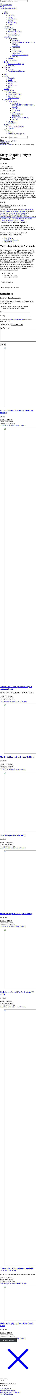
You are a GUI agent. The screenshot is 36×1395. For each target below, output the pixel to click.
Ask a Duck (16, 40)
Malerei (10, 21)
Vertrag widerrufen (8, 1340)
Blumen (16, 213)
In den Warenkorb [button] (5, 425)
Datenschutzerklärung (17, 319)
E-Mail (2, 315)
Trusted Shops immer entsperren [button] (10, 1392)
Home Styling (12, 60)
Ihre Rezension (5, 328)
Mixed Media (12, 22)
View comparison (5, 1389)
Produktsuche (4, 1)
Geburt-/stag (12, 30)
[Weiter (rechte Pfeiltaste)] (3, 1380)
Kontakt (10, 69)
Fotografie (11, 15)
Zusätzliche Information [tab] (11, 240)
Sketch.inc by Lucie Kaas (20, 55)
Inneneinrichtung (5, 217)
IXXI (13, 49)
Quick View (15, 425)
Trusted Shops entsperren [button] (8, 1390)
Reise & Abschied (13, 35)
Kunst (6, 13)
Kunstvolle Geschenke (15, 31)
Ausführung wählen (6, 701)
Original (16, 220)
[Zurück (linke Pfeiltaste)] (1, 1380)
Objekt (10, 24)
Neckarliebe (16, 53)
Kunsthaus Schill (13, 218)
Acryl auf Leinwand (6, 213)
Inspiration (7, 37)
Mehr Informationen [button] (6, 1394)
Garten (18, 215)
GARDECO (16, 46)
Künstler (6, 26)
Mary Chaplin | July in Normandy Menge (13, 205)
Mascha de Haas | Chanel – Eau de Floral (17, 757)
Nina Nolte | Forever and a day (12, 835)
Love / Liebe (12, 33)
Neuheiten (11, 65)
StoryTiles (15, 56)
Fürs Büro (11, 58)
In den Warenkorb (5, 207)
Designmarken (12, 39)
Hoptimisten (16, 48)
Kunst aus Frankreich (23, 217)
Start (1, 144)
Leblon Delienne (17, 51)
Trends (6, 62)
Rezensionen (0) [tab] (9, 242)
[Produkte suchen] (1, 3)
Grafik (10, 17)
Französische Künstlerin (7, 215)
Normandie (9, 220)
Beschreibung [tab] (8, 238)
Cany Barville (23, 213)
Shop (5, 12)
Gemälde (24, 215)
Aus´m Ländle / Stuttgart (16, 64)
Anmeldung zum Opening (16, 71)
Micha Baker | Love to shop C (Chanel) (16, 914)
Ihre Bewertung (5, 324)
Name (2, 312)
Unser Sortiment (20, 211)
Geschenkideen (9, 28)
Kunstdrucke (12, 19)
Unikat (22, 220)
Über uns (7, 67)
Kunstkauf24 (23, 218)
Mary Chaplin (10, 211)
